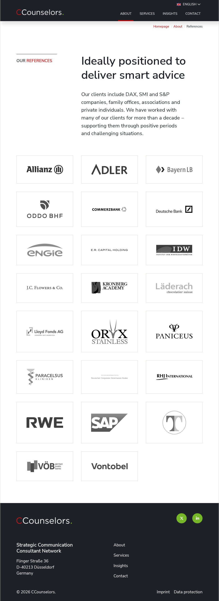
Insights (170, 14)
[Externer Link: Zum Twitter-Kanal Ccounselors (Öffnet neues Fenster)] (181, 518)
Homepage (161, 26)
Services (147, 14)
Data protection (188, 592)
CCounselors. (43, 592)
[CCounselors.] (44, 520)
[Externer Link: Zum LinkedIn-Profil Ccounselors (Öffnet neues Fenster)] (197, 518)
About (126, 14)
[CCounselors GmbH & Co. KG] (40, 12)
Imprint (163, 592)
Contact (193, 14)
